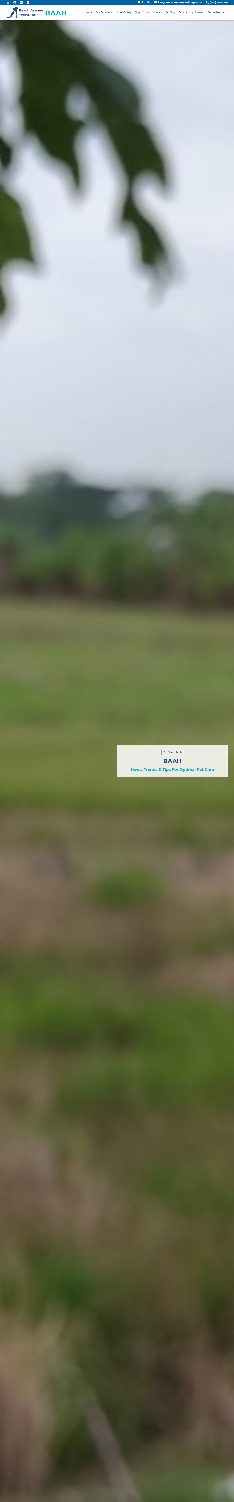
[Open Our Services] (112, 12)
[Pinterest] (28, 2)
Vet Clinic (168, 752)
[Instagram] (8, 2)
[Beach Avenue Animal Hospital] (36, 12)
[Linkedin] (21, 2)
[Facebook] (15, 2)
